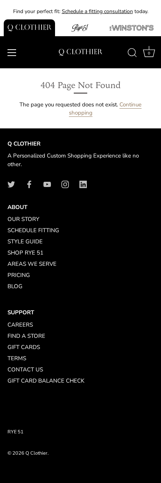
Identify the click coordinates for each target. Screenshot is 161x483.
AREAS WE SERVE (32, 264)
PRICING (18, 275)
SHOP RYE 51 (25, 252)
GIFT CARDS (23, 347)
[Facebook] (29, 183)
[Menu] (12, 52)
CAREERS (20, 324)
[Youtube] (47, 183)
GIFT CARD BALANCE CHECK (45, 380)
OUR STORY (23, 219)
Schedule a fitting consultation (97, 11)
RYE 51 (15, 432)
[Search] (132, 54)
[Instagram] (65, 183)
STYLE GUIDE (25, 241)
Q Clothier (36, 453)
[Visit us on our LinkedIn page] (83, 183)
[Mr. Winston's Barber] (131, 27)
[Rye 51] (80, 27)
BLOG (14, 286)
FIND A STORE (26, 336)
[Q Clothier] (29, 27)
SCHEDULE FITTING (33, 230)
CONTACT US (25, 369)
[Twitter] (11, 183)
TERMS (16, 358)
